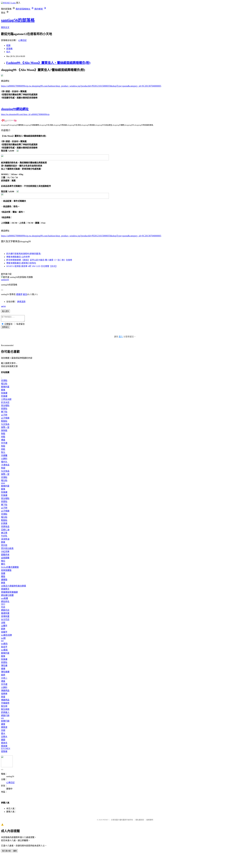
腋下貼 (4, 412)
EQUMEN (5, 748)
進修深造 (21, 302)
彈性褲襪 (5, 672)
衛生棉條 (5, 709)
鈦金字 (4, 647)
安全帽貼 (5, 405)
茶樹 (3, 730)
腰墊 (3, 576)
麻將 (3, 675)
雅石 (3, 561)
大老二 (4, 678)
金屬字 (4, 632)
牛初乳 (4, 536)
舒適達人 (5, 712)
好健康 (4, 523)
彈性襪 (4, 665)
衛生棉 (4, 706)
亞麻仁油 (5, 530)
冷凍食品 (5, 465)
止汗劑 (4, 415)
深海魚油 (5, 539)
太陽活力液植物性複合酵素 (13, 586)
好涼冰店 (5, 402)
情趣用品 (5, 690)
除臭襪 (4, 393)
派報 (3, 622)
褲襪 (3, 669)
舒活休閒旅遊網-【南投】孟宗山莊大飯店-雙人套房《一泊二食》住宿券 (39, 260)
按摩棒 (4, 694)
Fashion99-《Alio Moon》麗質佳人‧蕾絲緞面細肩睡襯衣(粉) (48, 62)
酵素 (3, 542)
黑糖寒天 (5, 589)
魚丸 (3, 452)
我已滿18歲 (6, 851)
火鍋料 (4, 458)
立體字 (4, 626)
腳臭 (3, 390)
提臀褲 (4, 751)
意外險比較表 (7, 548)
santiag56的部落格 (18, 20)
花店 (3, 607)
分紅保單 (5, 551)
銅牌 (3, 629)
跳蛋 (3, 697)
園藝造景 (5, 555)
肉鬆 (3, 437)
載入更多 (5, 311)
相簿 (8, 45)
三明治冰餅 (6, 399)
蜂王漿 (4, 533)
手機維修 (5, 703)
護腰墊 (4, 580)
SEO (3, 604)
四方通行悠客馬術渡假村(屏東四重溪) (23, 254)
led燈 (3, 638)
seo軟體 (4, 598)
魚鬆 (3, 433)
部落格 (9, 49)
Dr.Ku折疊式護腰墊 (10, 567)
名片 (8, 52)
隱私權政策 (139, 820)
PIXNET (105, 820)
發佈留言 (5, 327)
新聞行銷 (5, 721)
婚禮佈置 (5, 613)
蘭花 (3, 564)
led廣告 (4, 644)
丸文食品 (5, 424)
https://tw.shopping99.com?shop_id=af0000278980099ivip (25, 114)
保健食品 (5, 526)
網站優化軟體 (7, 595)
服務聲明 (149, 820)
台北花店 (5, 619)
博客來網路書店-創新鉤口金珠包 (21, 263)
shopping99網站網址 (15, 109)
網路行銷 (5, 715)
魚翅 (3, 468)
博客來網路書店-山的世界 (18, 257)
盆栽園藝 (5, 558)
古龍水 (4, 736)
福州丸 (4, 462)
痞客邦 (19, 294)
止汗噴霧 (5, 418)
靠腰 (3, 573)
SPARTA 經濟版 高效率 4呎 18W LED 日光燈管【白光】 (32, 266)
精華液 (4, 727)
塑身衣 (4, 743)
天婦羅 (4, 455)
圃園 (3, 740)
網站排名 (5, 601)
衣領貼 (4, 380)
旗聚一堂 (5, 427)
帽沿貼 (4, 384)
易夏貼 (4, 409)
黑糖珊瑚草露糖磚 (9, 592)
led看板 (4, 650)
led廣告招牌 (6, 635)
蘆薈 (3, 724)
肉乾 (3, 449)
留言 (25, 294)
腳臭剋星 (5, 387)
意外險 (4, 545)
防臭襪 (4, 396)
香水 (3, 733)
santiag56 (5, 280)
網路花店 (5, 610)
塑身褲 (4, 746)
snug (3, 483)
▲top (3, 306)
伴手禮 (4, 443)
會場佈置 (5, 616)
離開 (15, 851)
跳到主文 (5, 27)
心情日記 (22, 40)
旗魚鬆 (4, 430)
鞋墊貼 (4, 421)
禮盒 (3, 440)
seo (2, 718)
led (2, 641)
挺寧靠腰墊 (6, 570)
